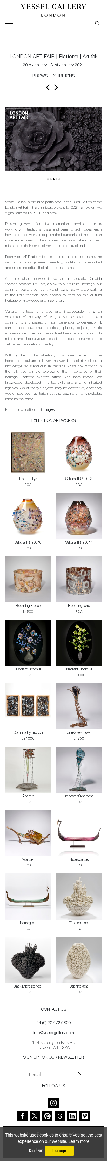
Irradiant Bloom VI (79, 670)
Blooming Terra (79, 606)
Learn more (78, 1141)
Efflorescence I (79, 923)
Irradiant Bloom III (28, 670)
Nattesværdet (79, 860)
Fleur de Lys (28, 479)
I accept (59, 1150)
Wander (28, 860)
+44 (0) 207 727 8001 (53, 1023)
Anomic (28, 796)
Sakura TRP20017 (78, 543)
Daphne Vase (79, 987)
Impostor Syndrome (78, 796)
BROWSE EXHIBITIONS (53, 76)
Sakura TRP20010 (28, 543)
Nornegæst (28, 923)
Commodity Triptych (28, 733)
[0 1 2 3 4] (53, 147)
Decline (35, 1150)
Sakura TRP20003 (78, 479)
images (49, 410)
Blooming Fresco (28, 606)
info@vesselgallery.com (53, 1033)
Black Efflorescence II (28, 987)
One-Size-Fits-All (79, 733)
